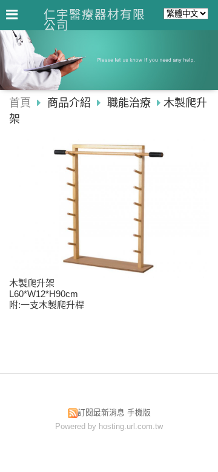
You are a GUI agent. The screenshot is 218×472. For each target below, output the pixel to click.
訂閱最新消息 (101, 412)
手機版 (139, 412)
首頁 (20, 103)
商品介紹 (70, 103)
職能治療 (129, 103)
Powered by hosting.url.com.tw (109, 426)
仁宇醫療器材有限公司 (94, 20)
